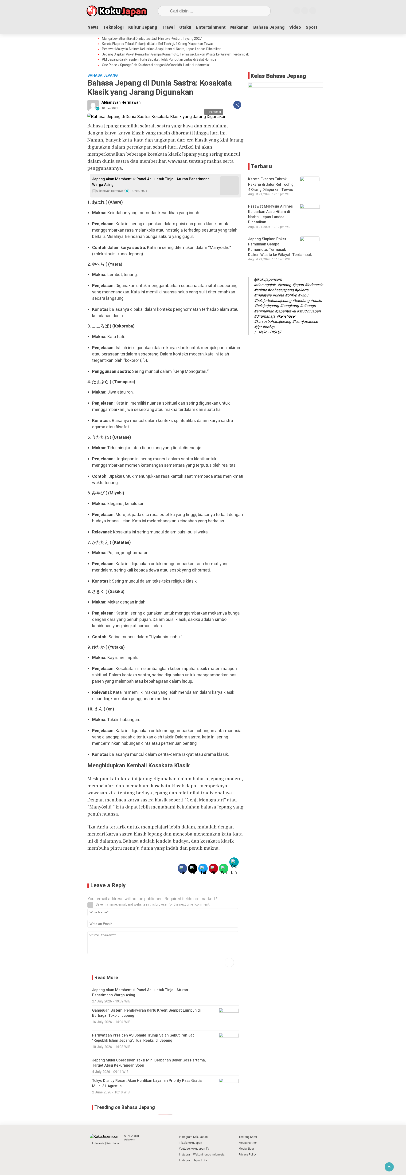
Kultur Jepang (142, 27)
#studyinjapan (309, 311)
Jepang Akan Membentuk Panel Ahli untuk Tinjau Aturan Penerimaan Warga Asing (151, 182)
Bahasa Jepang (269, 27)
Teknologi (113, 27)
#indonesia (314, 285)
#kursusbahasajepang (272, 321)
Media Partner (248, 1143)
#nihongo (308, 306)
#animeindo (264, 311)
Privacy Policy (248, 1154)
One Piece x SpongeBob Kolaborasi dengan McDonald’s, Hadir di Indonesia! (156, 65)
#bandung (300, 301)
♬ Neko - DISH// (267, 332)
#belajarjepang (266, 306)
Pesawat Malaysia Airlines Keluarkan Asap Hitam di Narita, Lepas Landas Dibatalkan (161, 49)
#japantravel (285, 311)
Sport (311, 27)
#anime (260, 290)
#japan (298, 285)
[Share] (237, 105)
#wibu (303, 295)
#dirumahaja (264, 316)
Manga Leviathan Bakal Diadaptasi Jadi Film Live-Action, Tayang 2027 (152, 38)
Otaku (185, 27)
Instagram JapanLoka (193, 1160)
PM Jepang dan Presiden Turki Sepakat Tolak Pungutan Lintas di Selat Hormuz (159, 59)
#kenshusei (285, 316)
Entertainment (211, 27)
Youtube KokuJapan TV (194, 1149)
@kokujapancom (268, 279)
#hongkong (289, 306)
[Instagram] (296, 10)
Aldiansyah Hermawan (121, 102)
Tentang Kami (248, 1137)
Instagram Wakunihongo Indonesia (202, 1154)
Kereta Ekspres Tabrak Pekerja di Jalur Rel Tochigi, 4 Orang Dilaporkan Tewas (158, 44)
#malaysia (263, 295)
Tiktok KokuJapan (190, 1143)
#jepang (284, 285)
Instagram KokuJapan (193, 1137)
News (92, 27)
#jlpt (258, 327)
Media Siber (246, 1149)
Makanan (239, 27)
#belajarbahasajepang (272, 301)
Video (295, 27)
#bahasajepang (281, 290)
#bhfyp (291, 295)
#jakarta (301, 290)
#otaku (316, 301)
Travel (168, 27)
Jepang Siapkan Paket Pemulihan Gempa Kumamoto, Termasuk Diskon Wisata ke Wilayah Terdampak (175, 54)
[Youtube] (304, 10)
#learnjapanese (305, 321)
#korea (278, 295)
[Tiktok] (312, 10)
